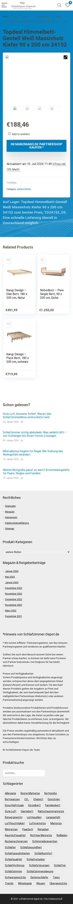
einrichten (54, 799)
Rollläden (62, 835)
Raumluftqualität (15, 835)
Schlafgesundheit (31, 847)
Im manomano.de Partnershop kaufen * (36, 145)
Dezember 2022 (13, 599)
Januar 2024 (11, 582)
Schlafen (10, 847)
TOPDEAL (12, 182)
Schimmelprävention (44, 841)
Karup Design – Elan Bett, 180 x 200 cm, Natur (16, 294)
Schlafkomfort (43, 853)
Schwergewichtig (15, 877)
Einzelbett (34, 805)
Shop (14, 16)
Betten (26, 16)
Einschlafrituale (14, 805)
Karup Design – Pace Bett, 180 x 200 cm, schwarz (17, 358)
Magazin (9, 511)
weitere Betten (42, 16)
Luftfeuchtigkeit (15, 823)
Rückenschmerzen (16, 841)
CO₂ (26, 799)
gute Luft (10, 811)
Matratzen (11, 829)
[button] (65, 57)
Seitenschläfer (39, 877)
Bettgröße (50, 793)
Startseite (10, 506)
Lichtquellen (34, 817)
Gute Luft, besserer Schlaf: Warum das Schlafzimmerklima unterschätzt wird (27, 415)
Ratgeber (43, 829)
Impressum (11, 517)
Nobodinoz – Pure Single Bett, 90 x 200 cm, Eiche (52, 294)
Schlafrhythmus (15, 865)
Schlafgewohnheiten (17, 853)
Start (5, 16)
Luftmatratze (37, 823)
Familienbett (52, 805)
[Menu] (4, 5)
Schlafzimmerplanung (40, 871)
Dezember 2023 (13, 588)
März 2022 (10, 610)
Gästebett (27, 811)
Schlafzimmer (13, 871)
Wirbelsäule (25, 883)
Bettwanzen (12, 799)
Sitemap (9, 528)
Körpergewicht (13, 817)
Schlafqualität (13, 859)
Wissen (40, 883)
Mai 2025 (10, 576)
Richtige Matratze (41, 835)
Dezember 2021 (13, 616)
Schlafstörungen (39, 865)
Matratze (56, 823)
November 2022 (13, 605)
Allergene (10, 793)
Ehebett (38, 799)
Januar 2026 (11, 571)
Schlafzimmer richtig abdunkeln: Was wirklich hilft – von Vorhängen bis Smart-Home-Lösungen (34, 434)
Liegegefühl (53, 817)
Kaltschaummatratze (51, 811)
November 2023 (13, 593)
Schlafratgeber (36, 859)
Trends (9, 883)
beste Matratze (30, 793)
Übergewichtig (58, 883)
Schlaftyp (60, 865)
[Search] (59, 5)
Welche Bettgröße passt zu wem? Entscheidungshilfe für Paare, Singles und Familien (36, 471)
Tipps (56, 877)
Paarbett (27, 829)
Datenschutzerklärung (17, 523)
